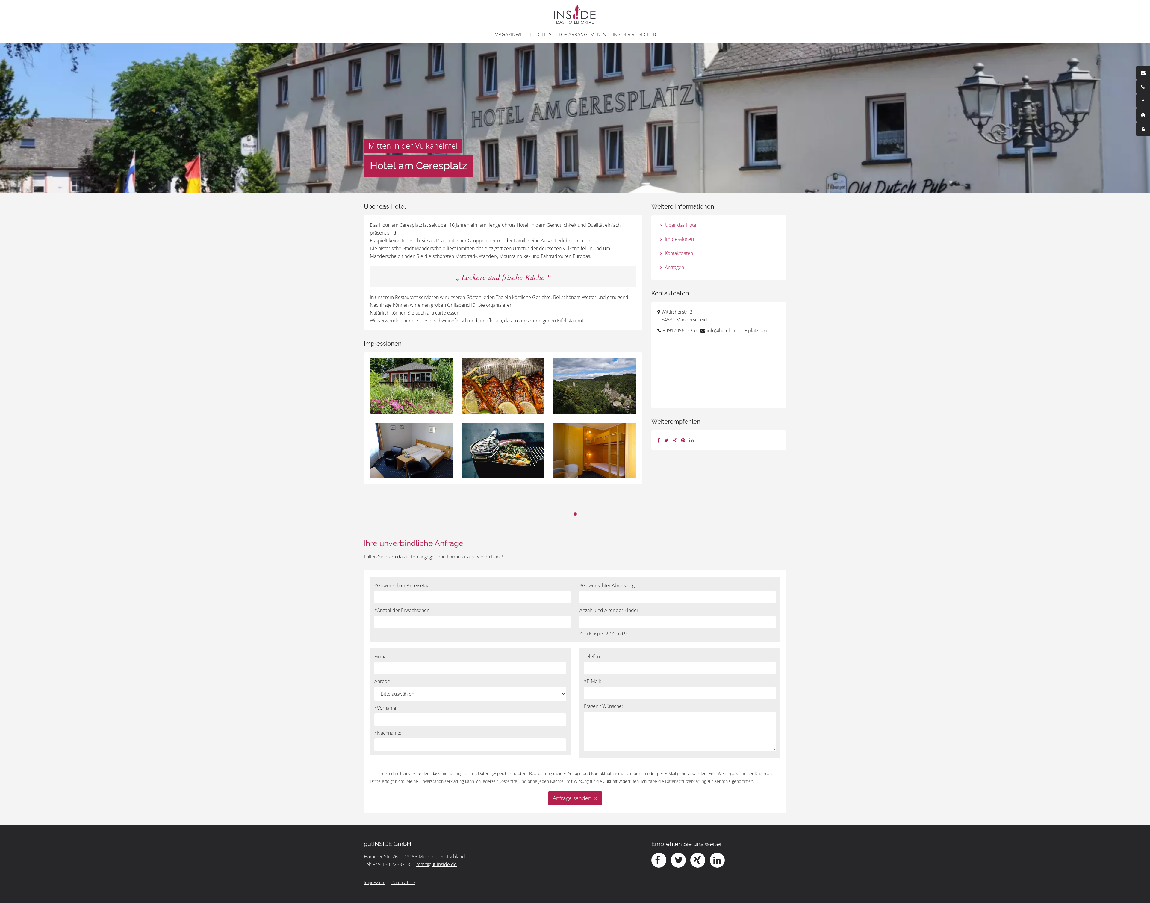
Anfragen (674, 267)
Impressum (374, 882)
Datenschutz (403, 882)
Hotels (543, 34)
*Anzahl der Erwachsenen (401, 610)
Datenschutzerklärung (685, 781)
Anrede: (382, 681)
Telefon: (592, 656)
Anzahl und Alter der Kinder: (609, 610)
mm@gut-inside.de (436, 864)
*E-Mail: (592, 681)
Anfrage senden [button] (572, 798)
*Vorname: (385, 708)
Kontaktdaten (679, 253)
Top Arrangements (582, 34)
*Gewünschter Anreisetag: (402, 585)
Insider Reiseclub (634, 34)
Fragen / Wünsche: (603, 706)
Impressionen (679, 239)
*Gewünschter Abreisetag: (607, 585)
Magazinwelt (510, 34)
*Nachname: (387, 733)
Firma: (381, 656)
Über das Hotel (681, 225)
